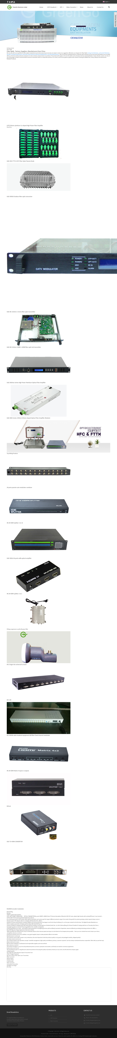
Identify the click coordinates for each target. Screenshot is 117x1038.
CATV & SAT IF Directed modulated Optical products (20, 918)
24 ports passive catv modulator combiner (19, 487)
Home (41, 7)
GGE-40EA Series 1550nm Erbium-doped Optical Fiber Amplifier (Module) (28, 418)
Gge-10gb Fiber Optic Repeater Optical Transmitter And (20, 952)
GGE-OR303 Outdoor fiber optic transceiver (19, 196)
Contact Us (100, 7)
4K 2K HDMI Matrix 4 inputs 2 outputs (18, 771)
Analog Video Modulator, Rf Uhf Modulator (30, 1036)
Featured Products (53, 1033)
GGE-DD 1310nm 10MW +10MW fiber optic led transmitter (24, 347)
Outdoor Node (10, 959)
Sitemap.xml (67, 1033)
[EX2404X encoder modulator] (38, 875)
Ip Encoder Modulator (104, 53)
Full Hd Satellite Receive (53, 54)
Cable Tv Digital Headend (13, 954)
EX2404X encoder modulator (15, 909)
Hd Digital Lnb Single (12, 965)
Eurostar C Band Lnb (58, 1036)
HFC (61, 7)
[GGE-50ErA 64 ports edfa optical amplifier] (38, 541)
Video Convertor (71, 7)
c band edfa (50, 1036)
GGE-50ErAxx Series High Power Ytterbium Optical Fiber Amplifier (26, 382)
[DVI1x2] (38, 788)
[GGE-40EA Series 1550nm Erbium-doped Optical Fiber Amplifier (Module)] (38, 400)
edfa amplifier (67, 1036)
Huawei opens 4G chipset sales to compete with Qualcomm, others (24, 921)
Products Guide (44, 1033)
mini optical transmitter (12, 964)
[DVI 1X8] (38, 682)
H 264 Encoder (10, 961)
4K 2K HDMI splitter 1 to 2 (14, 594)
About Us (90, 7)
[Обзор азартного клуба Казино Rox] (38, 611)
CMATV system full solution (14, 914)
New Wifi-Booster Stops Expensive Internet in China (20, 930)
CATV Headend (51, 7)
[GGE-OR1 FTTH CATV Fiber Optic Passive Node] (38, 143)
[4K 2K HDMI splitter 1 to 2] (38, 576)
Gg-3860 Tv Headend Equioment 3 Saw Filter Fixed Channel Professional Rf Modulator (27, 54)
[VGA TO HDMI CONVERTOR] (38, 824)
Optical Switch (10, 958)
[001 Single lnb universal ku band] (38, 647)
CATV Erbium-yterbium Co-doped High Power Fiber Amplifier (25, 125)
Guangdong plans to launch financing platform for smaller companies (25, 927)
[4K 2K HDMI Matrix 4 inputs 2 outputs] (38, 753)
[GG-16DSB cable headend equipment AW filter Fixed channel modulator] (38, 718)
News (81, 7)
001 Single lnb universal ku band (16, 664)
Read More (9, 127)
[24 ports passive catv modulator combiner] (38, 470)
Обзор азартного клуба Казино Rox (17, 629)
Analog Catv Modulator (92, 53)
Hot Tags (61, 1033)
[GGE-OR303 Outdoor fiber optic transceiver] (38, 179)
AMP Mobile (73, 1033)
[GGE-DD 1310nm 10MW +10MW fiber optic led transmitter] (38, 330)
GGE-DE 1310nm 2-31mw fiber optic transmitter (21, 312)
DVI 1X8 (9, 700)
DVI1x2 (9, 806)
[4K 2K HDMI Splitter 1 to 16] (38, 505)
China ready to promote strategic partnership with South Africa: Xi (24, 924)
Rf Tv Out (9, 967)
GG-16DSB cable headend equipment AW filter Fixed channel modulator (28, 735)
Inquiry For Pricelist (12, 1024)
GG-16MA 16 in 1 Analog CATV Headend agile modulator (84, 1036)
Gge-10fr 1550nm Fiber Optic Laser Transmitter (18, 955)
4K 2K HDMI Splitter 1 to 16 (15, 523)
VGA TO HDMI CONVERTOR (15, 841)
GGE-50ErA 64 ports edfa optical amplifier (19, 558)
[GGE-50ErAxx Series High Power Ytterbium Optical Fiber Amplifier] (38, 365)
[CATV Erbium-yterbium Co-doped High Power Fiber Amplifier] (38, 91)
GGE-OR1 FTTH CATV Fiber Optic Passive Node (20, 161)
